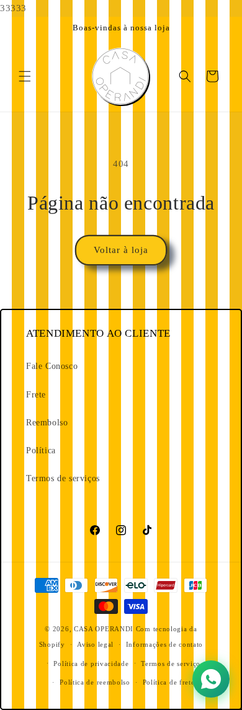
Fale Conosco (52, 366)
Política (41, 450)
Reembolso (47, 422)
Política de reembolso (95, 682)
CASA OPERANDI (103, 628)
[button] (24, 76)
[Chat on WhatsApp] (211, 679)
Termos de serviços (63, 478)
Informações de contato (164, 644)
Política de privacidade (90, 663)
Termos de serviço (170, 663)
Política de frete (169, 682)
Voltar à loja (121, 250)
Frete (36, 394)
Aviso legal (95, 644)
